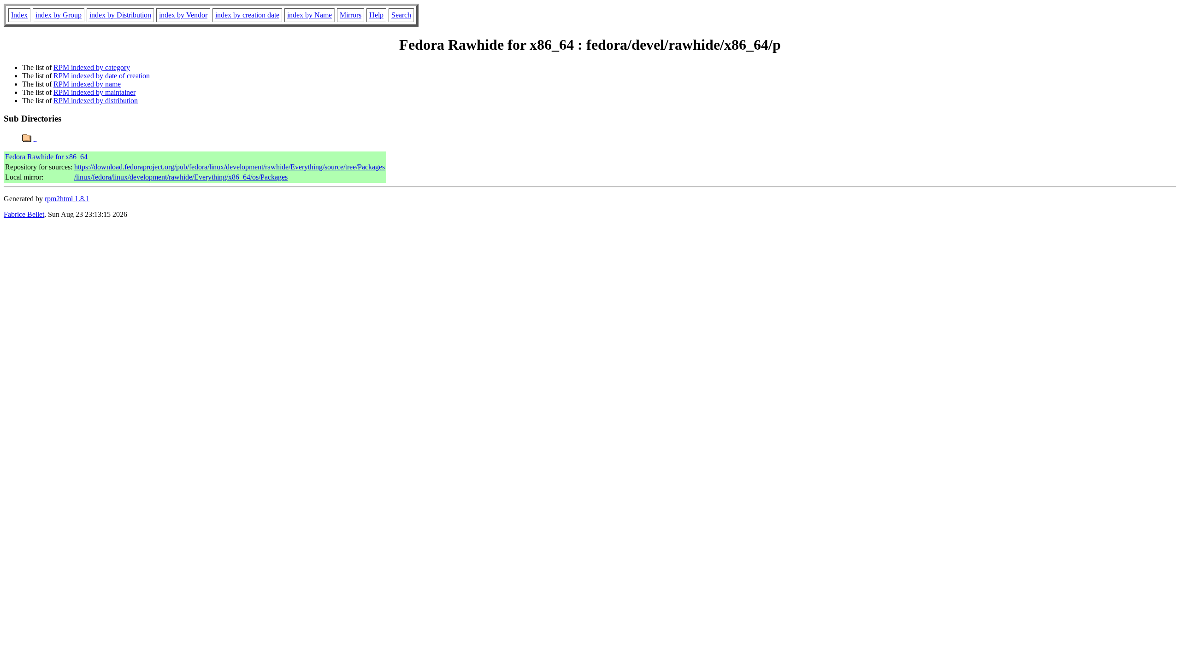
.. (34, 140)
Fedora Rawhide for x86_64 (46, 157)
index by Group (58, 15)
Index (19, 15)
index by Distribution (120, 15)
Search (401, 15)
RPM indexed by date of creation (101, 76)
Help (376, 15)
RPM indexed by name (87, 84)
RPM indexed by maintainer (94, 92)
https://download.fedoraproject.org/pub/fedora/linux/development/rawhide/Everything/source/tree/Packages (229, 167)
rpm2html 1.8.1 (67, 199)
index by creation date (247, 15)
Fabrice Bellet (24, 214)
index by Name (309, 15)
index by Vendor (183, 15)
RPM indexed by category (91, 67)
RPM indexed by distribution (95, 101)
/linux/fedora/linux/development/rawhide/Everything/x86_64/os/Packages (181, 177)
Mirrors (350, 15)
